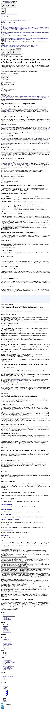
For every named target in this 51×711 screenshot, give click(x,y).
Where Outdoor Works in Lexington (24, 97)
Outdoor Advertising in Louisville (10, 519)
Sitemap (5, 701)
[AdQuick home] (9, 1)
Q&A (4, 678)
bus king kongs (24, 149)
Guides (2, 657)
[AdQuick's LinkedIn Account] (7, 692)
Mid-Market (5, 653)
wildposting (17, 163)
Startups (5, 652)
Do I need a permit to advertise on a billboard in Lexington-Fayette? (14, 579)
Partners (5, 687)
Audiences (5, 626)
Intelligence (5, 627)
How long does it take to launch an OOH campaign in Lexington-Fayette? (15, 591)
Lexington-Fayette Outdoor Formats (27, 96)
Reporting (5, 628)
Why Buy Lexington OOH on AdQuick (9, 96)
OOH (9, 111)
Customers (5, 686)
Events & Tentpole (7, 643)
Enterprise (5, 654)
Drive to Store (6, 639)
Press (4, 689)
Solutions (7, 3)
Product (2, 3)
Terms (4, 699)
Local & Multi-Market (7, 644)
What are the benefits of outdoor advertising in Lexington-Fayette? (14, 571)
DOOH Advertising (7, 667)
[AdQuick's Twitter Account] (7, 691)
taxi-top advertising (46, 152)
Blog (2, 15)
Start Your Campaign (37, 99)
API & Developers (7, 632)
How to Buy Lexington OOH (21, 99)
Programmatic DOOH (7, 530)
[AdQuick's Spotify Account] (7, 694)
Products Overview (7, 624)
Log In (2, 16)
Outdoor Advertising (6, 504)
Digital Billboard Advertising (9, 662)
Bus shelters (3, 160)
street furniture (16, 301)
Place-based (27, 164)
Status (4, 698)
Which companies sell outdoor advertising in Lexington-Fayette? (13, 556)
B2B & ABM (6, 645)
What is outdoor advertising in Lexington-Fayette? (11, 549)
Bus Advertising (6, 663)
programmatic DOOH (40, 138)
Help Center (5, 679)
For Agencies (6, 618)
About (4, 684)
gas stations (3, 139)
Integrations (5, 629)
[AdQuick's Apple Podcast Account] (7, 695)
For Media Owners (7, 619)
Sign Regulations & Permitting (7, 99)
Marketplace (5, 614)
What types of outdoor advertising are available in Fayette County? (14, 566)
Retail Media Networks (8, 669)
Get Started (6, 16)
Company (3, 8)
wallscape (8, 163)
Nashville (23, 379)
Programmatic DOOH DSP (9, 616)
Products (3, 49)
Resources (13, 2)
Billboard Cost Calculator (8, 676)
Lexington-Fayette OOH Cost (42, 96)
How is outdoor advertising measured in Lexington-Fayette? (12, 585)
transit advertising (22, 261)
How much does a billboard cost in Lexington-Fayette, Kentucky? (14, 561)
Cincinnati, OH (5, 525)
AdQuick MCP (6, 630)
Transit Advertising (6, 514)
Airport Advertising (7, 660)
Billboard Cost (4, 535)
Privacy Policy (6, 700)
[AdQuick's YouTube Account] (7, 693)
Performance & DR (7, 641)
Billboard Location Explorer (9, 675)
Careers (4, 688)
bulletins (10, 127)
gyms (11, 139)
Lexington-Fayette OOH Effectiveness (41, 97)
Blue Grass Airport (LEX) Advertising (11, 499)
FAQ (30, 99)
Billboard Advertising (6, 509)
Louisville (11, 379)
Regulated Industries (7, 648)
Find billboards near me (6, 47)
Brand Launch (6, 640)
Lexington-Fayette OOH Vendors (8, 97)
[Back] (1, 1)
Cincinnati (16, 379)
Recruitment (5, 646)
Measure (5, 617)
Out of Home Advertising (8, 666)
